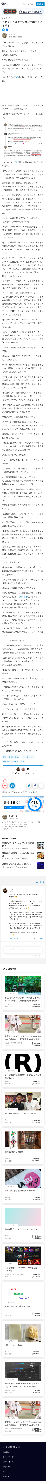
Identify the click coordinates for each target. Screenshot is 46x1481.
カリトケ (24, 596)
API (4, 1471)
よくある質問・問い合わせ (12, 1447)
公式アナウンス (8, 1462)
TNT (16, 77)
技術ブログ (6, 1467)
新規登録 (40, 4)
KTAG (16, 162)
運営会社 (6, 1476)
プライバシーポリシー (10, 1457)
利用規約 (6, 1452)
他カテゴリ (6, 18)
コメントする (37, 955)
